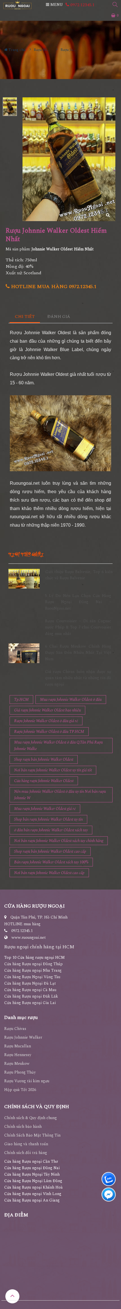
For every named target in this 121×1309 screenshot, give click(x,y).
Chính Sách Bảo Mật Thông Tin (32, 1135)
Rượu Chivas (15, 1029)
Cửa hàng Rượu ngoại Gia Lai (30, 1003)
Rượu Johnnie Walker (23, 1037)
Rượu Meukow (17, 1063)
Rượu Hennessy (17, 1055)
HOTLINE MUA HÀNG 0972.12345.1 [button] (53, 286)
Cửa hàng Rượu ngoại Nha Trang (33, 970)
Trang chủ (17, 50)
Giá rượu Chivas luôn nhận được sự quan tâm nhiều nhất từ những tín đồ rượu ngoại (78, 678)
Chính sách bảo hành (23, 1127)
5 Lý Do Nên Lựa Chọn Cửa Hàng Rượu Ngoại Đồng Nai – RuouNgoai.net (78, 602)
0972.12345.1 (82, 4)
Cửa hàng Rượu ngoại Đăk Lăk (31, 996)
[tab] (25, 316)
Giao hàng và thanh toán (26, 1144)
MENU (56, 5)
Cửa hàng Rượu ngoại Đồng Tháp (33, 964)
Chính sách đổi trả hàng (25, 1153)
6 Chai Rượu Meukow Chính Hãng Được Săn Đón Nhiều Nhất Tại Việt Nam (78, 652)
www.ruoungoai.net (29, 937)
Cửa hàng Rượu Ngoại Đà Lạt (30, 983)
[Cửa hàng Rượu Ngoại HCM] (17, 5)
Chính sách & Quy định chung (30, 1118)
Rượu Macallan (17, 1046)
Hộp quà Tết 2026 (20, 1090)
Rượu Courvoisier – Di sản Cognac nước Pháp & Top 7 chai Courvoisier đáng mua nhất (78, 627)
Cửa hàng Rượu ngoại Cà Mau (30, 990)
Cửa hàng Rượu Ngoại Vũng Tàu (32, 977)
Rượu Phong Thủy (20, 1072)
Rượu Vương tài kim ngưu (26, 1081)
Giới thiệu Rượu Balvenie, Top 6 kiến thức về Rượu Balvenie (79, 575)
